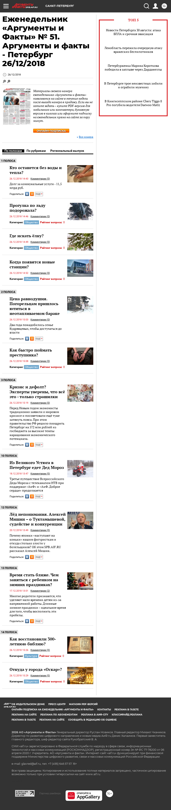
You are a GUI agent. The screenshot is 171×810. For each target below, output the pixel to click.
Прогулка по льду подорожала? (27, 208)
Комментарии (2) (40, 590)
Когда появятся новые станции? (32, 264)
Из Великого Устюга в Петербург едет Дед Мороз (37, 465)
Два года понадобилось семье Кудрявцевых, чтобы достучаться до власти (36, 328)
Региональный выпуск (67, 150)
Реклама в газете (126, 709)
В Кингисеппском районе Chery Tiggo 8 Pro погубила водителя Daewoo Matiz (133, 103)
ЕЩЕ (38, 194)
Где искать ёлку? (27, 235)
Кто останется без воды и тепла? (36, 170)
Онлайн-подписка (51, 130)
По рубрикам (36, 150)
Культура (31, 656)
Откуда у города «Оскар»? (36, 669)
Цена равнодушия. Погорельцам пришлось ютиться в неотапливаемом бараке (35, 306)
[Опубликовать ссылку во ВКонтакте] (27, 194)
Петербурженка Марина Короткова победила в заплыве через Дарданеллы (133, 67)
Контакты (104, 709)
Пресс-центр (56, 704)
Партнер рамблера (50, 793)
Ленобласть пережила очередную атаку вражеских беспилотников (133, 49)
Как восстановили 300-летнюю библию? (33, 641)
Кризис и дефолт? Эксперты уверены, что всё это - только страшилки (37, 391)
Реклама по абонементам (58, 714)
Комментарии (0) (40, 178)
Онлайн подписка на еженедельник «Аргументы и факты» (53, 709)
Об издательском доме (28, 704)
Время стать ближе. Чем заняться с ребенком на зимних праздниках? (34, 579)
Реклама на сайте (24, 714)
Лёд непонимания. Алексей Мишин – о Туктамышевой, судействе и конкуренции (38, 519)
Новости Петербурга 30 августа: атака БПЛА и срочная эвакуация (133, 32)
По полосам (13, 150)
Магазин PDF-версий (83, 704)
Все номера (86, 137)
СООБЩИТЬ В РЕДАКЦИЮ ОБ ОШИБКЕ (92, 719)
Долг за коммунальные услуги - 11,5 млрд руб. (36, 186)
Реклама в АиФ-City (94, 714)
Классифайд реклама (127, 714)
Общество (31, 222)
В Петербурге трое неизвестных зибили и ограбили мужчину (133, 85)
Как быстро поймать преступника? (31, 352)
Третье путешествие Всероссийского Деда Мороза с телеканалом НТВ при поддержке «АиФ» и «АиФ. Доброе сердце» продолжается (37, 484)
